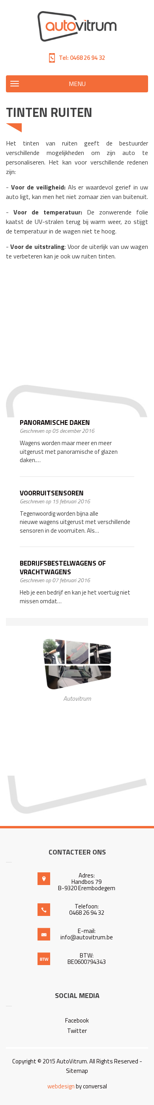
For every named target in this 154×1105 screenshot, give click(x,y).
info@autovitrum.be (86, 937)
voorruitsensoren (52, 493)
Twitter (77, 1030)
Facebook (77, 1020)
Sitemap (77, 1070)
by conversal (77, 1086)
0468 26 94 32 (87, 57)
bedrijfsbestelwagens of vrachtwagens (63, 567)
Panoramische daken (55, 422)
